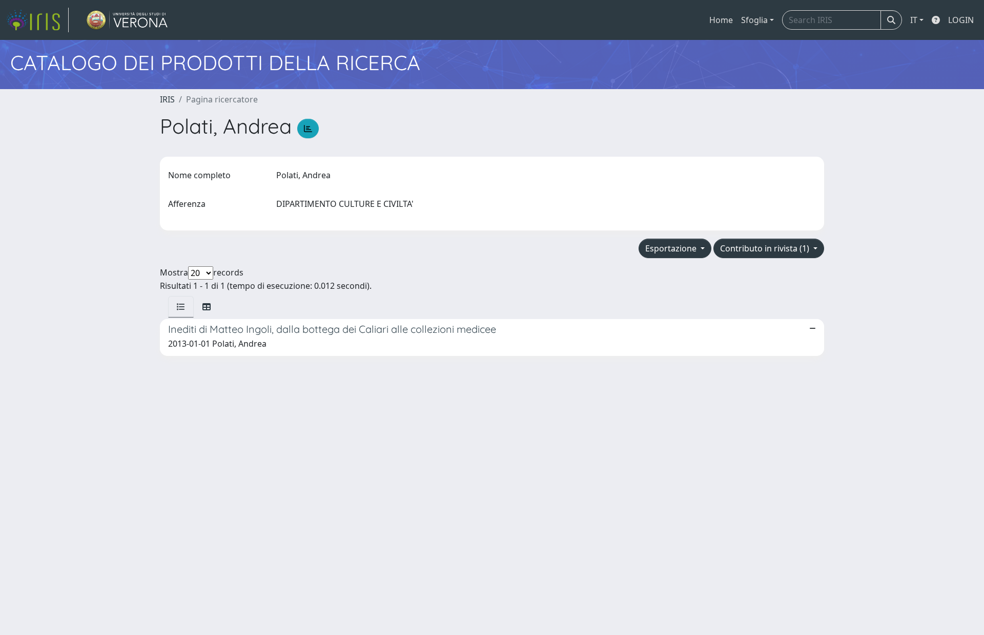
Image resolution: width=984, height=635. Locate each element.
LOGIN (961, 20)
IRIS (167, 99)
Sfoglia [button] (754, 20)
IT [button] (913, 20)
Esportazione (672, 248)
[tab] (181, 307)
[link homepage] (37, 20)
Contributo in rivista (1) (765, 248)
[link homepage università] (127, 20)
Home (721, 20)
